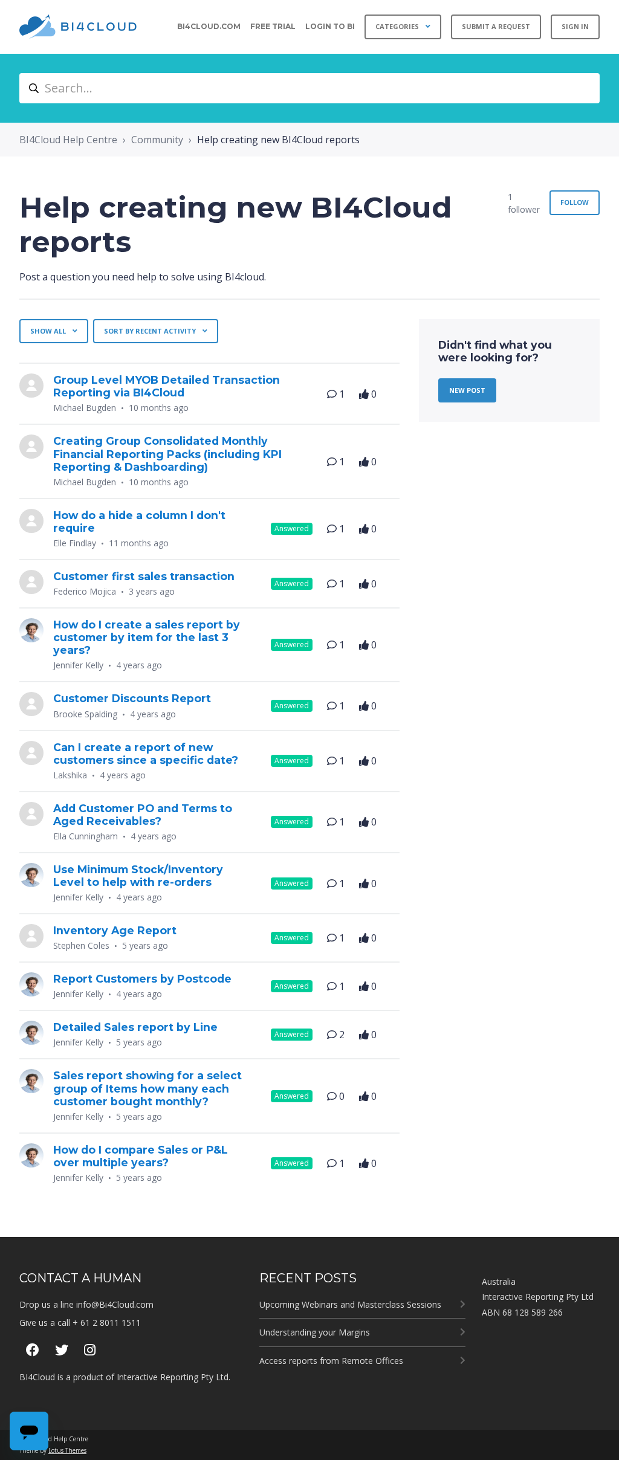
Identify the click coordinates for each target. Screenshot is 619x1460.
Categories (398, 26)
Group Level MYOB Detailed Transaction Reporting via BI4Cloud (166, 386)
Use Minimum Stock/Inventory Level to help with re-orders (138, 875)
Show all (49, 330)
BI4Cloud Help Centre (68, 139)
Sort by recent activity (151, 330)
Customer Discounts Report (132, 698)
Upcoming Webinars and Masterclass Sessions (350, 1304)
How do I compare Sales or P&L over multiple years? (140, 1156)
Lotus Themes (67, 1450)
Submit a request (496, 26)
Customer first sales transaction (144, 576)
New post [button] (467, 390)
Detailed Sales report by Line (135, 1027)
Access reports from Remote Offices (331, 1360)
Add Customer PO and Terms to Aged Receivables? (142, 814)
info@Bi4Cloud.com (115, 1304)
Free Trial (273, 26)
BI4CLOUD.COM (209, 26)
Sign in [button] (575, 26)
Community (157, 139)
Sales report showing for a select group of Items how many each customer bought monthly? (147, 1088)
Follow (574, 202)
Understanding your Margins (314, 1332)
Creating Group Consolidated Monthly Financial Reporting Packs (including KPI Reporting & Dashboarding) (167, 453)
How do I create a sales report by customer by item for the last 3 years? (146, 637)
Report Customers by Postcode (142, 978)
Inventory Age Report (115, 930)
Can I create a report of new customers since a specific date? (145, 753)
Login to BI (330, 26)
